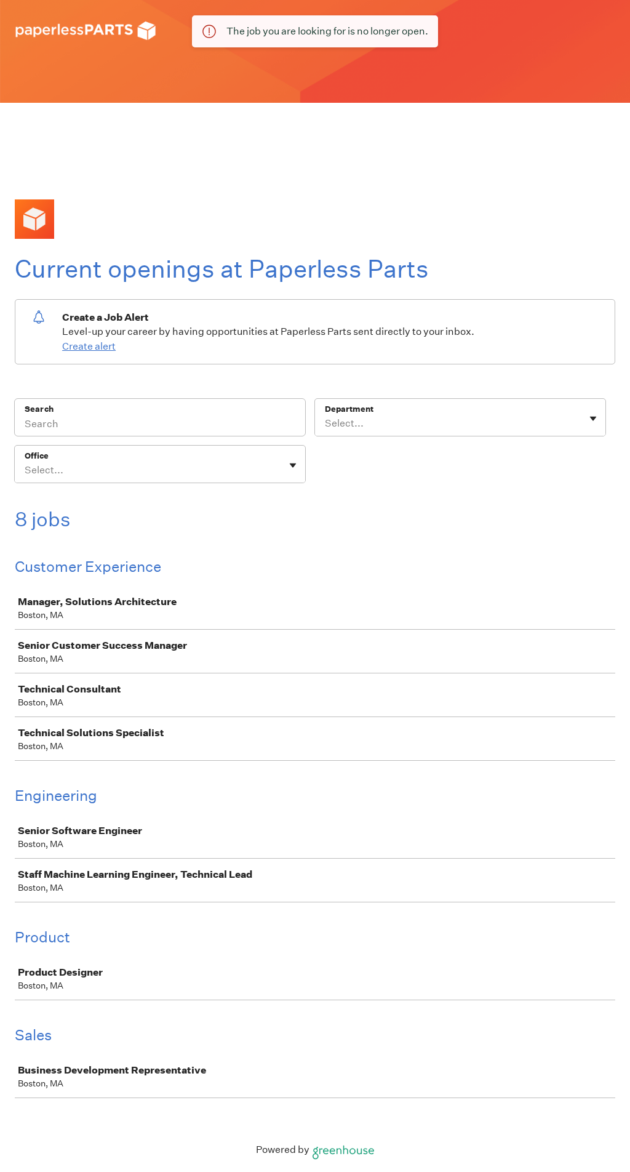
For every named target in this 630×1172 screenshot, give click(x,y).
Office (37, 456)
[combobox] (326, 423)
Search (39, 409)
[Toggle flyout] (593, 418)
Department (349, 409)
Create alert (89, 346)
